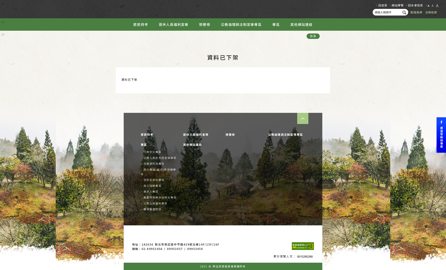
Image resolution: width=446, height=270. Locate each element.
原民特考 (140, 24)
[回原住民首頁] (25, 8)
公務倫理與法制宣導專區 (241, 24)
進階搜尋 (416, 12)
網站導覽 (398, 5)
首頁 (313, 36)
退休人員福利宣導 (174, 24)
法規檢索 (431, 12)
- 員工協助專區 (151, 186)
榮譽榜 (204, 24)
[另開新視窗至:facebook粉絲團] (441, 135)
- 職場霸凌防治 (151, 209)
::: (3, 3)
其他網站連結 (301, 24)
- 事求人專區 (150, 191)
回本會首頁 (415, 5)
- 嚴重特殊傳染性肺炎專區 (159, 197)
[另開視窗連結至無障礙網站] (303, 246)
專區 (276, 24)
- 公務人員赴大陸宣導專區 (159, 158)
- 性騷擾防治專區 (153, 163)
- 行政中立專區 (151, 152)
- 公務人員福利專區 (154, 203)
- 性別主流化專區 (153, 180)
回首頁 (382, 5)
